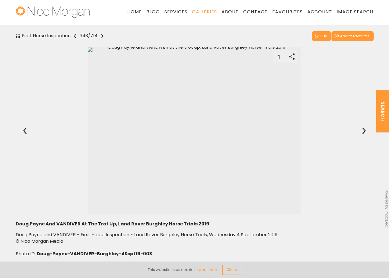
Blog (153, 12)
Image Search (355, 12)
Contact (255, 12)
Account (319, 12)
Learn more (208, 269)
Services (175, 12)
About (230, 12)
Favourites (287, 12)
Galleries (204, 12)
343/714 (89, 36)
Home (134, 12)
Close (231, 269)
